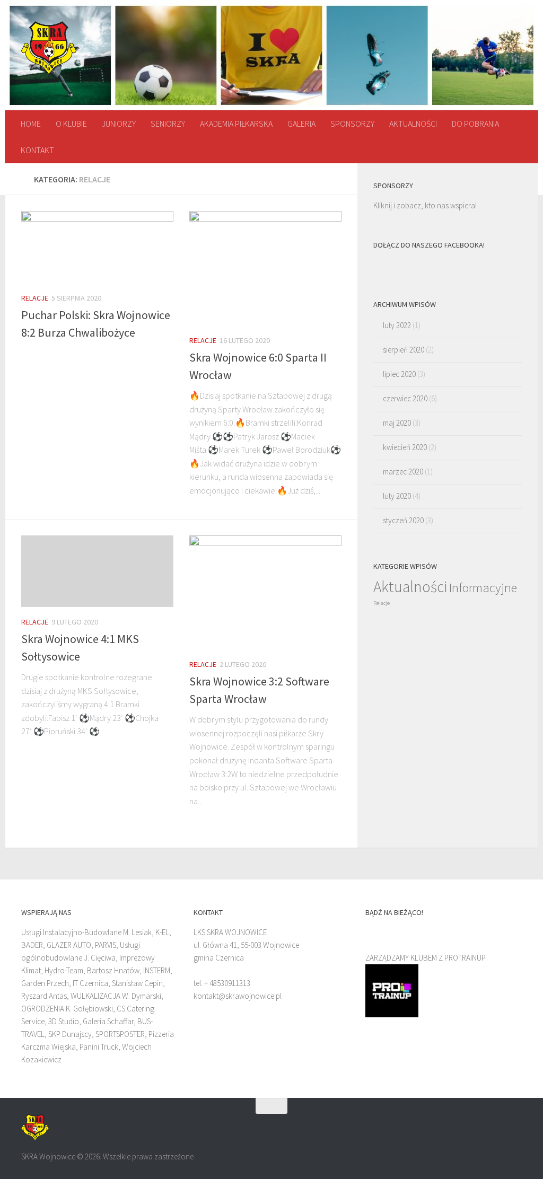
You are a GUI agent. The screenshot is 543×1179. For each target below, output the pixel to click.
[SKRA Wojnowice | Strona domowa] (48, 47)
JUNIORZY (119, 123)
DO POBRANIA (475, 123)
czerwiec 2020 (405, 398)
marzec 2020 (403, 472)
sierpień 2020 (403, 350)
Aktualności (410, 586)
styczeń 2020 (403, 520)
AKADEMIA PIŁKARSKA (236, 123)
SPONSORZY (352, 123)
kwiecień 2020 (405, 447)
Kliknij (382, 205)
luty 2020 (397, 496)
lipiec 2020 (399, 374)
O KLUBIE (71, 123)
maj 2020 (397, 423)
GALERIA (301, 123)
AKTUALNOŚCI (413, 123)
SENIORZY (168, 123)
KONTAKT (37, 150)
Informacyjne (483, 587)
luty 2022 (397, 325)
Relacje (34, 298)
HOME (31, 123)
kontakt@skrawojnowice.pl (238, 996)
